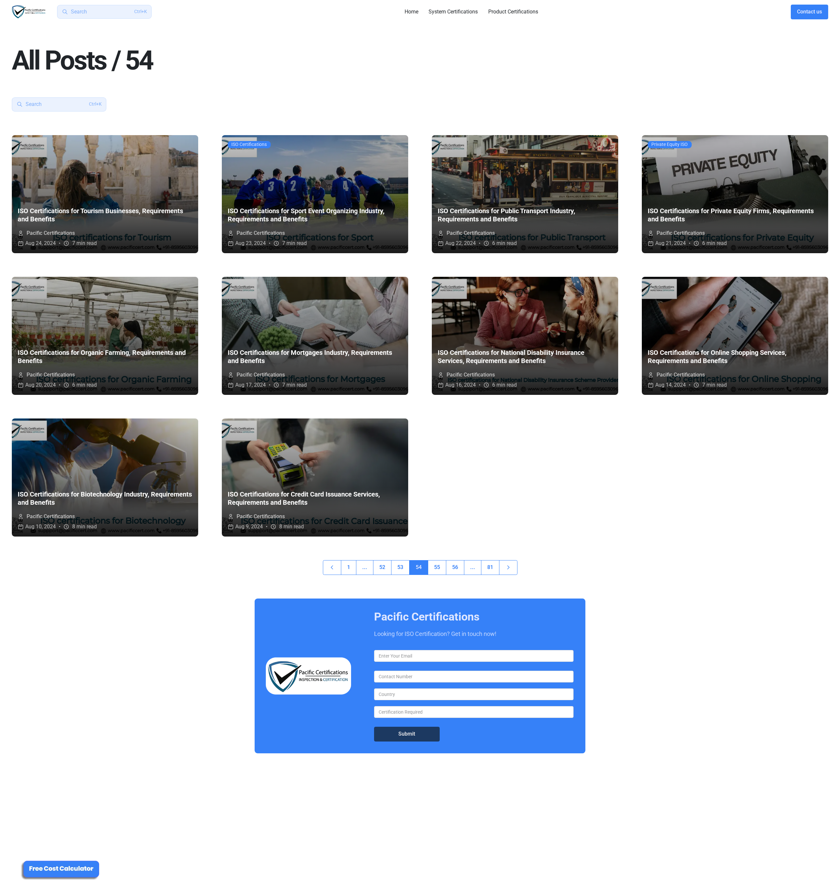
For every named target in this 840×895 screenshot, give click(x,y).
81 (490, 567)
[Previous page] (332, 567)
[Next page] (508, 567)
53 (400, 567)
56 (455, 567)
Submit (406, 734)
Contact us (809, 12)
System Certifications (453, 12)
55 (437, 567)
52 (382, 567)
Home (411, 12)
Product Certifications (513, 12)
